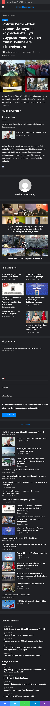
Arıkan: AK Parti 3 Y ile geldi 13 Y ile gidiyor (11, 312)
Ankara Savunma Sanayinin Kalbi (16, 595)
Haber (14, 15)
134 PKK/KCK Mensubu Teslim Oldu (31, 601)
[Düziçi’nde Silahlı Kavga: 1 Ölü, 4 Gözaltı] (8, 587)
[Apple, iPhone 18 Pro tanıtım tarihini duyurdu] (8, 556)
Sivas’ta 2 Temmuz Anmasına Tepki (31, 132)
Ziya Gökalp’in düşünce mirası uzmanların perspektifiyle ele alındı (32, 574)
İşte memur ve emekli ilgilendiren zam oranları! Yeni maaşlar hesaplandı (31, 519)
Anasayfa (7, 15)
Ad (3, 379)
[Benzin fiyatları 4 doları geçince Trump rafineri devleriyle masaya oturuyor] (8, 462)
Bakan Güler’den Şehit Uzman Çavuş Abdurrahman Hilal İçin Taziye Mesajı (11, 300)
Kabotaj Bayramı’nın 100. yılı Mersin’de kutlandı (22, 2)
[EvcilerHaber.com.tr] (25, 7)
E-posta (5, 387)
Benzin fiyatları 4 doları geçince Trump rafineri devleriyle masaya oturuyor (31, 461)
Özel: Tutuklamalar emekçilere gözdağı (34, 275)
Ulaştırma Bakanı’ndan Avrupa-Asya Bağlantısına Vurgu (35, 299)
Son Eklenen (25, 425)
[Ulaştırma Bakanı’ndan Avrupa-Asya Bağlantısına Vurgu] (37, 289)
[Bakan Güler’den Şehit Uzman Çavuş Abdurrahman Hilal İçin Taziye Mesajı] (13, 289)
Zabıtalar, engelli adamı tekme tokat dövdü (12, 275)
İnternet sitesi (7, 396)
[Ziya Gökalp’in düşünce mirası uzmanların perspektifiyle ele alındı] (8, 576)
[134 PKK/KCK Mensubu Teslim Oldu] (8, 604)
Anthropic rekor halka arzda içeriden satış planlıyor (24, 476)
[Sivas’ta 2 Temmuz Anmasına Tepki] (8, 135)
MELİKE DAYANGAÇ (11, 52)
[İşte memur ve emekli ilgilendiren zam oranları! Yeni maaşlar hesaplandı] (8, 520)
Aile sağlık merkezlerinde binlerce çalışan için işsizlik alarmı (36, 327)
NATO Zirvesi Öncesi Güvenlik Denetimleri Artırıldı (23, 124)
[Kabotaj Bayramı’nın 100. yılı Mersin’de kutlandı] (8, 451)
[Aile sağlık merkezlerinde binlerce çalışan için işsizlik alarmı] (37, 317)
